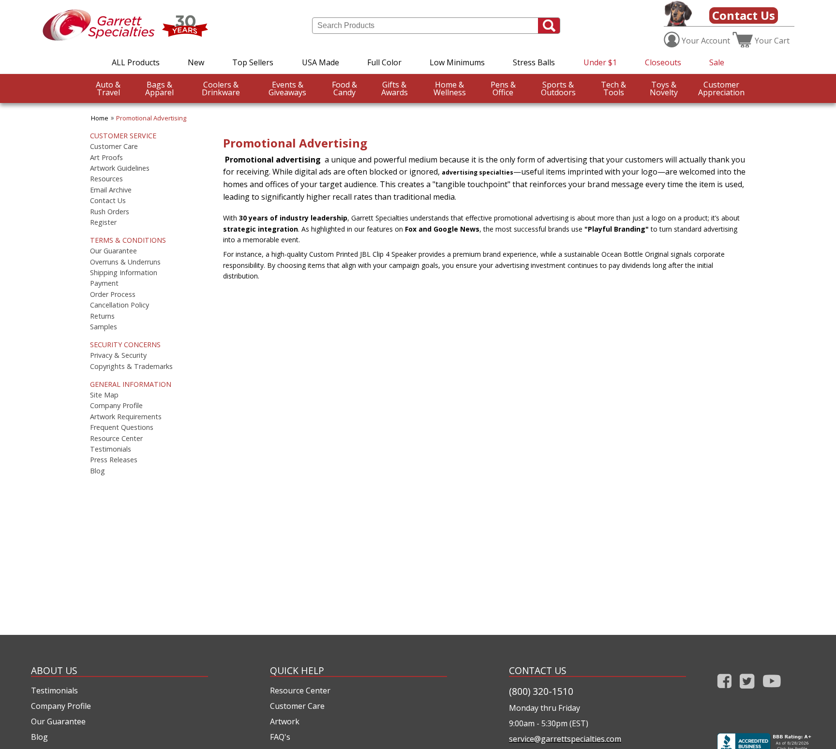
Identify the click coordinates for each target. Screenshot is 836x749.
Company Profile (116, 405)
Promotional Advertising (151, 118)
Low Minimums (457, 62)
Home (99, 118)
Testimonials (110, 449)
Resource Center (116, 438)
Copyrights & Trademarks (131, 366)
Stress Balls (534, 62)
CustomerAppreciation (721, 88)
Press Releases (113, 459)
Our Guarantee (113, 251)
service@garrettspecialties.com (565, 739)
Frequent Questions (121, 427)
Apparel (159, 88)
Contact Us (743, 15)
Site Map (104, 395)
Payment (104, 283)
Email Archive (111, 190)
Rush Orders (109, 211)
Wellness (449, 88)
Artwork (284, 721)
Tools (613, 88)
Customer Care (114, 146)
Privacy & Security (118, 355)
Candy (344, 88)
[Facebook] (724, 690)
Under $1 (600, 62)
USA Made (320, 62)
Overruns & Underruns (125, 262)
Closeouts (663, 62)
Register (103, 222)
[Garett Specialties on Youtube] (771, 690)
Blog (97, 471)
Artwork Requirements (126, 416)
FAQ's (280, 737)
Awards (394, 88)
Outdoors (558, 88)
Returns (102, 316)
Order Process (112, 294)
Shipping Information (123, 272)
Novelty (664, 88)
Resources (106, 179)
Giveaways (287, 88)
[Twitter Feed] (747, 690)
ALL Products (136, 62)
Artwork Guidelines (119, 168)
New (196, 62)
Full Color (384, 62)
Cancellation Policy (119, 305)
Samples (103, 326)
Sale (716, 62)
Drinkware (221, 88)
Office (503, 88)
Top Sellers (252, 62)
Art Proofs (106, 157)
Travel (108, 88)
